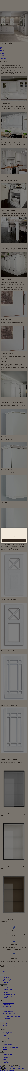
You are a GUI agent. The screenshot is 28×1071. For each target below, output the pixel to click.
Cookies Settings (14, 536)
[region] (14, 535)
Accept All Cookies (14, 540)
